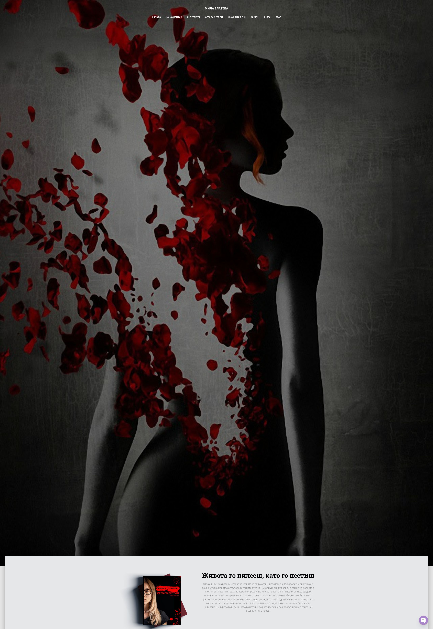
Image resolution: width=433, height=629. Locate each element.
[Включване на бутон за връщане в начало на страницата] (426, 622)
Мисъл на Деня (237, 17)
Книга (267, 17)
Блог (278, 17)
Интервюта (193, 17)
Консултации (174, 17)
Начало (156, 17)
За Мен (254, 17)
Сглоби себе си (214, 17)
